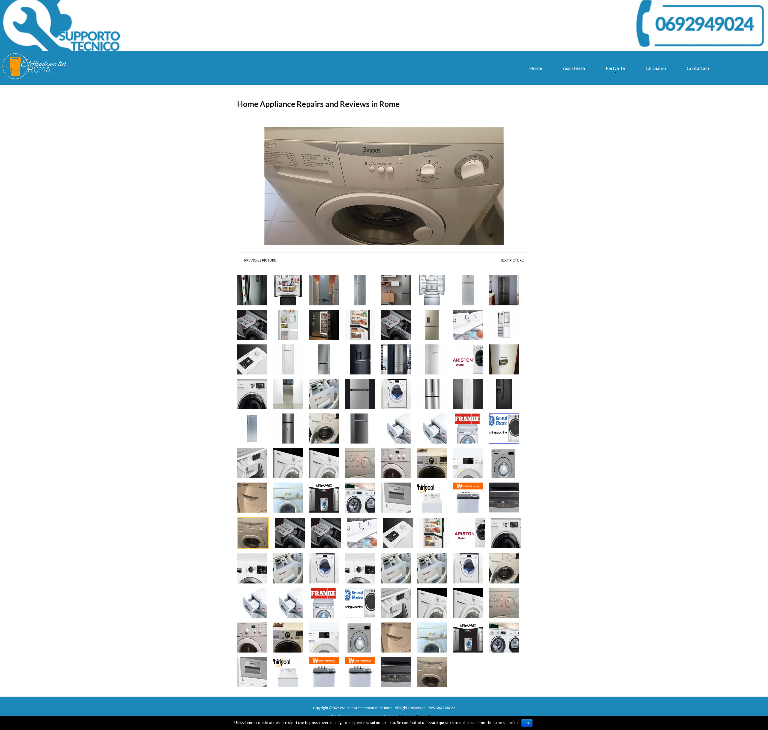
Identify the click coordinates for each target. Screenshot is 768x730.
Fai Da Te (614, 71)
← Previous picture (258, 260)
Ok (527, 723)
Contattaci (698, 68)
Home (535, 68)
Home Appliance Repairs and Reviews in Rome (318, 104)
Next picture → (514, 260)
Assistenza (572, 71)
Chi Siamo (656, 68)
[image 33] (384, 186)
